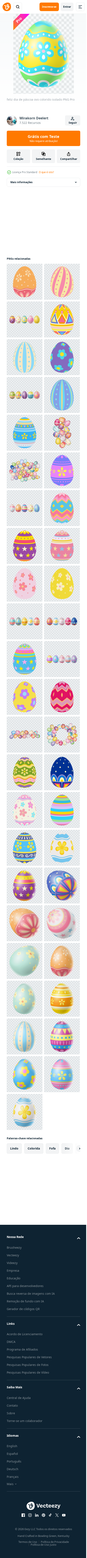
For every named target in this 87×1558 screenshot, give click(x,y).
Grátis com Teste (43, 138)
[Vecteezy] (7, 7)
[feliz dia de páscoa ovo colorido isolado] (24, 282)
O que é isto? (46, 172)
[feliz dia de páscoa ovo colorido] (24, 357)
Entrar (67, 7)
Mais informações (21, 182)
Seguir (73, 123)
